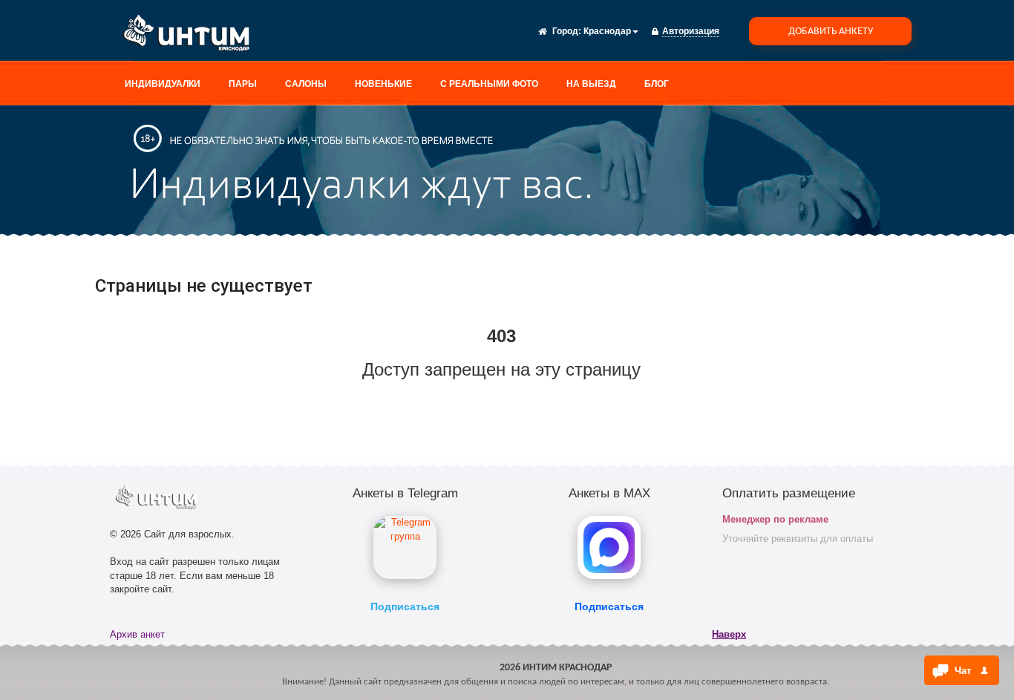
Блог (656, 84)
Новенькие (383, 84)
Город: (566, 31)
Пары (243, 84)
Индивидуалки (162, 84)
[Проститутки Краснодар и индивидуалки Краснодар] (191, 35)
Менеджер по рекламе (775, 519)
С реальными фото (489, 84)
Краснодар (607, 31)
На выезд (591, 84)
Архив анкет (137, 634)
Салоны (306, 84)
